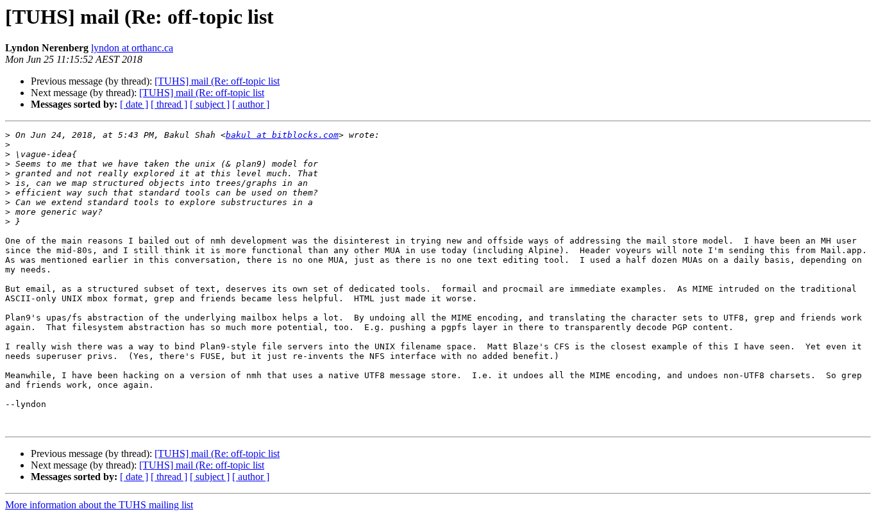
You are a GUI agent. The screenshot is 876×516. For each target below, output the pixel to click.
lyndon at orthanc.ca (132, 47)
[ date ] (134, 104)
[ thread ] (169, 104)
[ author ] (250, 104)
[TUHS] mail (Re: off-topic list (217, 81)
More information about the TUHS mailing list (99, 504)
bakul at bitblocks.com (282, 135)
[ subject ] (210, 104)
